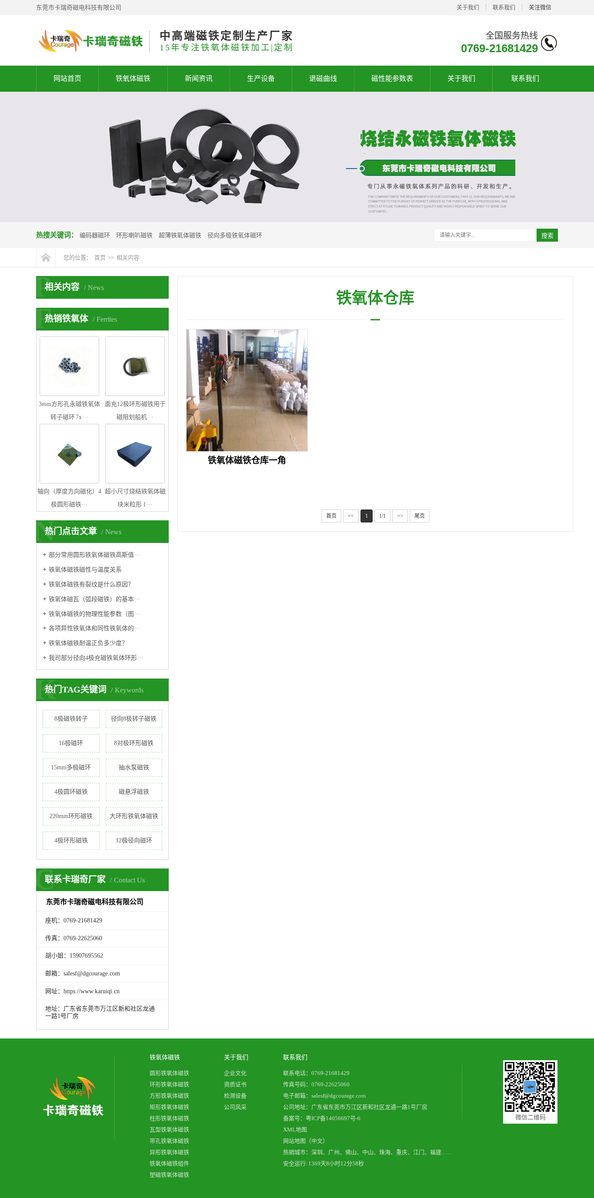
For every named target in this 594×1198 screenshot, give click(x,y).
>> (400, 516)
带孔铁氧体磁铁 (169, 1141)
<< (351, 516)
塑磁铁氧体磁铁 (169, 1174)
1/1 (382, 516)
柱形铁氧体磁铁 (169, 1118)
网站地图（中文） (305, 1141)
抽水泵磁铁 (134, 767)
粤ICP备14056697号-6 (333, 1118)
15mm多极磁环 (71, 767)
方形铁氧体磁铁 (169, 1095)
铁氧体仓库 (375, 298)
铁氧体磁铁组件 (169, 1163)
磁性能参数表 (392, 78)
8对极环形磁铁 (134, 743)
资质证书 (235, 1084)
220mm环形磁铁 (71, 816)
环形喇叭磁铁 (134, 235)
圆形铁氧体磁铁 (169, 1073)
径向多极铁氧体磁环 (234, 235)
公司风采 (235, 1107)
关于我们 (468, 7)
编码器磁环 (95, 235)
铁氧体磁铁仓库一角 (247, 460)
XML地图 (295, 1129)
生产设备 (261, 78)
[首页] (46, 257)
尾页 (419, 516)
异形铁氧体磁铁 (169, 1152)
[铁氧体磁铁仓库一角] (247, 390)
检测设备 (235, 1095)
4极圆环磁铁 (71, 792)
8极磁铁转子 (71, 718)
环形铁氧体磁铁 (169, 1084)
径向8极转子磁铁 (134, 718)
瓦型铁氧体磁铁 (169, 1129)
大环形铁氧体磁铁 (134, 816)
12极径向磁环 (134, 840)
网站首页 (67, 78)
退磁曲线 (323, 78)
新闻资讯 (199, 78)
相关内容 (128, 257)
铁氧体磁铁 (133, 78)
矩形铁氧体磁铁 (169, 1107)
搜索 (547, 235)
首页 (100, 257)
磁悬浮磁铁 (134, 792)
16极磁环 (71, 743)
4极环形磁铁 (71, 840)
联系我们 (504, 7)
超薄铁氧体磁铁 (180, 235)
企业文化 (235, 1073)
